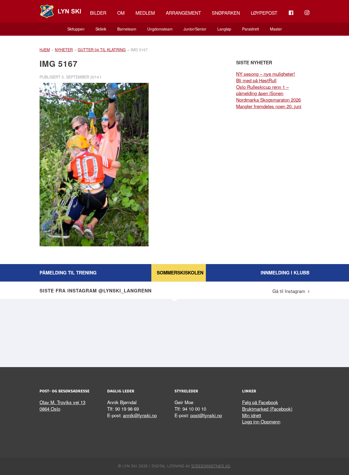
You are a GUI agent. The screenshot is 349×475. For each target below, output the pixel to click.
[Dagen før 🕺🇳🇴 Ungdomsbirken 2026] (208, 332)
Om (121, 12)
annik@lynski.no (140, 415)
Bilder (98, 12)
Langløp (224, 29)
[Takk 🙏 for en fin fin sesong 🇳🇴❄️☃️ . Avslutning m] (72, 332)
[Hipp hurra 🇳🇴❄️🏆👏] (276, 332)
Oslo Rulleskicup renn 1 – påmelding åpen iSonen (262, 90)
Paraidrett (250, 29)
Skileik (100, 29)
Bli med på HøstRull (256, 80)
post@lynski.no (206, 415)
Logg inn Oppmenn (261, 421)
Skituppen (76, 29)
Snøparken (226, 12)
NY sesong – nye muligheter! (265, 73)
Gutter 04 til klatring (102, 49)
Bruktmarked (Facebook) (267, 408)
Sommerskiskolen (180, 272)
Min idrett (251, 415)
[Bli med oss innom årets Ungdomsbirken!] (140, 332)
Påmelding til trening (68, 272)
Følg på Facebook (260, 402)
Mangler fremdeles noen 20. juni (268, 106)
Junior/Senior (194, 29)
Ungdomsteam (160, 29)
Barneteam (126, 29)
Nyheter (64, 49)
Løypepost (264, 12)
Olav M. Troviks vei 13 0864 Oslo (62, 405)
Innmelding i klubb (285, 272)
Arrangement (183, 12)
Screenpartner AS (210, 466)
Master (276, 29)
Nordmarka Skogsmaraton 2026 (268, 99)
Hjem (45, 49)
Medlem (145, 12)
